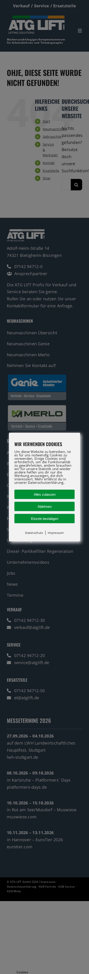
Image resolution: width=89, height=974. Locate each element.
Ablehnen (45, 506)
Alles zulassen (44, 494)
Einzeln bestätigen (44, 519)
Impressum (56, 533)
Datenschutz (34, 533)
